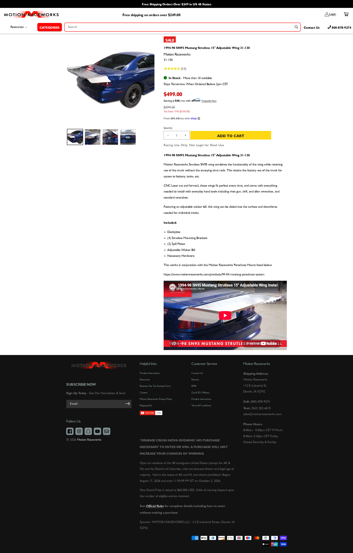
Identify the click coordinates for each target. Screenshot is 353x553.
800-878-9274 (341, 27)
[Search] (296, 27)
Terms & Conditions (201, 405)
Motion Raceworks (89, 439)
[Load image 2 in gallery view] (93, 137)
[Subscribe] (128, 404)
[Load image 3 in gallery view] (110, 137)
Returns (195, 379)
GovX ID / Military (200, 392)
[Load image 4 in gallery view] (128, 137)
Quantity (168, 128)
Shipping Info (146, 405)
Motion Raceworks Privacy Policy (156, 399)
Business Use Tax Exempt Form (155, 386)
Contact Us (312, 27)
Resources (145, 379)
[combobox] (182, 27)
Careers (143, 392)
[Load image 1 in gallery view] (75, 137)
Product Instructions (201, 399)
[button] (50, 27)
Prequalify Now (209, 101)
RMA (193, 386)
